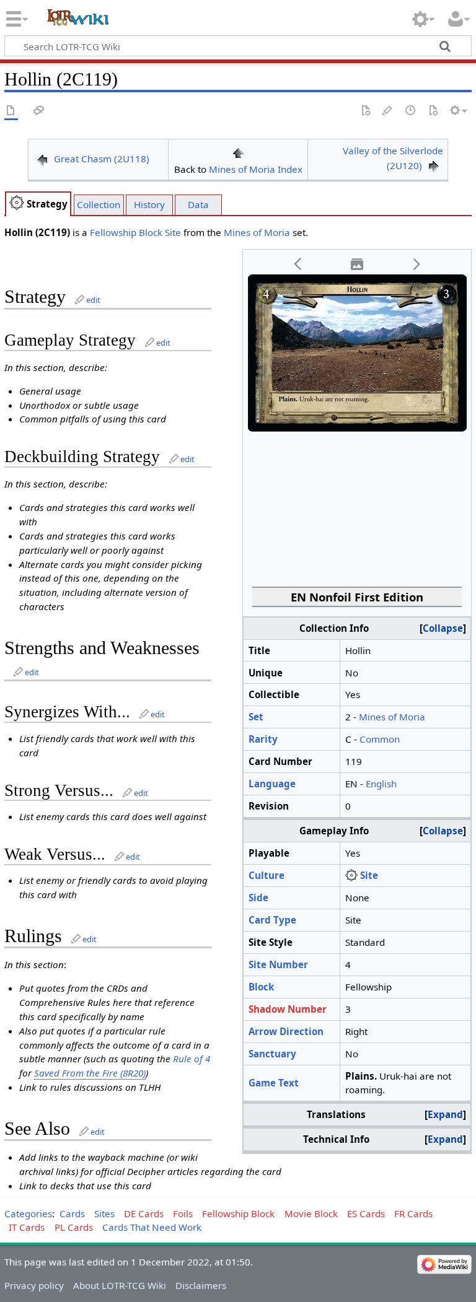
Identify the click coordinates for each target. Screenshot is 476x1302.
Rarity (263, 739)
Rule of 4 (191, 1058)
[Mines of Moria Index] (238, 152)
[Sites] (16, 204)
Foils (183, 1213)
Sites (104, 1213)
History (149, 204)
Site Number (278, 964)
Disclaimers (200, 1285)
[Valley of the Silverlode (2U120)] (434, 165)
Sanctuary (272, 1053)
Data (198, 204)
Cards (72, 1213)
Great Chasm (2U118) (101, 158)
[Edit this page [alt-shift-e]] (388, 111)
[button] (298, 264)
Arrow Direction (286, 1031)
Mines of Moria (257, 232)
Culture (266, 875)
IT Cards (27, 1227)
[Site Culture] (351, 875)
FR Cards (413, 1213)
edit (93, 299)
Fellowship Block (126, 232)
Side (258, 897)
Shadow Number (288, 1009)
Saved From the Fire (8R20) (90, 1073)
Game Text (274, 1083)
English (381, 783)
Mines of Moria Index (255, 169)
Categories (28, 1213)
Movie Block (311, 1213)
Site (173, 232)
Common (379, 739)
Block (261, 987)
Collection (98, 204)
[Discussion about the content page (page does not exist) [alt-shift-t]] (39, 111)
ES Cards (366, 1213)
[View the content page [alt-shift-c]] (11, 111)
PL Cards (74, 1227)
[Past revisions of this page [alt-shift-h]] (411, 111)
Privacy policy (34, 1285)
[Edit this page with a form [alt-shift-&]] (365, 111)
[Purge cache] (433, 111)
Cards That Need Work (151, 1227)
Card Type (272, 920)
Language (272, 783)
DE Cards (144, 1213)
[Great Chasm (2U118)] (42, 158)
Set (256, 716)
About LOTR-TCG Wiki (119, 1285)
